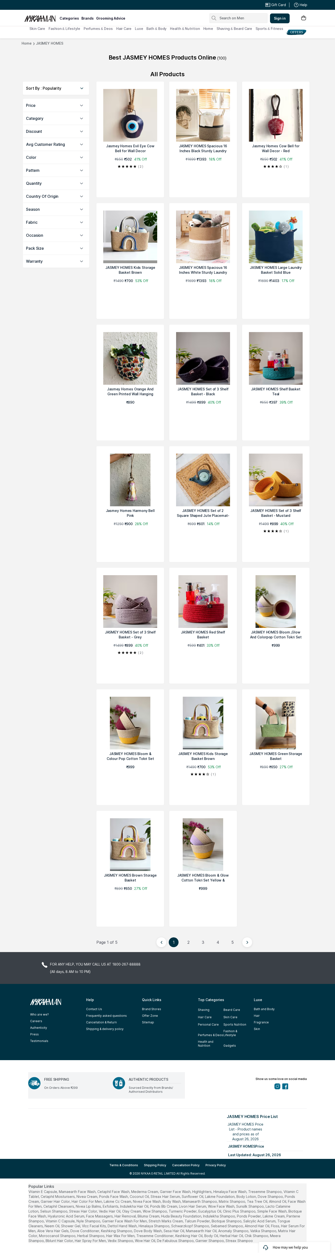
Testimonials (39, 1041)
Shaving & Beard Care (234, 28)
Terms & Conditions (123, 1165)
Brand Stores (151, 1009)
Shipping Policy (155, 1165)
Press (34, 1034)
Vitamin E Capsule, (43, 1192)
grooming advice (110, 18)
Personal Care (208, 1024)
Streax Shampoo (239, 1241)
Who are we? (39, 1014)
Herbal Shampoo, (91, 1236)
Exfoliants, (111, 1206)
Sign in (280, 18)
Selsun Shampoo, (54, 1211)
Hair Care (123, 28)
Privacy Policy (216, 1165)
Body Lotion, (246, 1196)
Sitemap (148, 1022)
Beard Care (231, 1010)
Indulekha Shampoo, (219, 1216)
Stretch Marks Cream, (166, 1221)
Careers (36, 1021)
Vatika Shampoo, (263, 1231)
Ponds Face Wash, (114, 1196)
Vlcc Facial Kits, (94, 1226)
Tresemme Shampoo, (265, 1192)
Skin (257, 1029)
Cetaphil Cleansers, (59, 1206)
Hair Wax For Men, (120, 1236)
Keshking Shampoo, (117, 1231)
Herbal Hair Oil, (232, 1236)
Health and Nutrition (205, 1043)
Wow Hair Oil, (145, 1241)
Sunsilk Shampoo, (250, 1206)
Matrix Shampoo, (232, 1201)
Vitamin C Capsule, (61, 1221)
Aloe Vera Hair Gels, (53, 1231)
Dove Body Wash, (148, 1231)
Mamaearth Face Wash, (77, 1192)
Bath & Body (156, 28)
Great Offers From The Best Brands (60, 4)
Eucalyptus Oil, (210, 1211)
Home (208, 28)
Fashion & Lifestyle (64, 28)
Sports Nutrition (234, 1024)
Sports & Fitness (269, 28)
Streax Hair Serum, (166, 1196)
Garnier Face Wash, (175, 1192)
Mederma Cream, (145, 1192)
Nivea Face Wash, (147, 1201)
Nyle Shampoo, (89, 1221)
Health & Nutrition (185, 28)
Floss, (275, 1226)
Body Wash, (172, 1201)
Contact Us (94, 1009)
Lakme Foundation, (220, 1196)
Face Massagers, (100, 1216)
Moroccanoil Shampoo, (57, 1236)
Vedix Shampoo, (121, 1241)
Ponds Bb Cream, (164, 1206)
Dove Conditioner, (85, 1231)
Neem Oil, (52, 1226)
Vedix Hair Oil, (110, 1211)
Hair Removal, (126, 1216)
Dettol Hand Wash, (123, 1226)
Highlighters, (202, 1192)
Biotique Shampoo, (227, 1221)
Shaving (203, 1010)
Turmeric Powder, (183, 1211)
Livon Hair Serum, (193, 1206)
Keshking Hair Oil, (189, 1236)
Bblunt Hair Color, (60, 1241)
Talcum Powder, (198, 1221)
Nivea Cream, (87, 1196)
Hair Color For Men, (87, 1201)
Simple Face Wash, (272, 1211)
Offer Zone (150, 1015)
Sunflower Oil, (193, 1196)
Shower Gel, (71, 1226)
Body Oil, (211, 1236)
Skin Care (37, 28)
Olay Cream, (132, 1211)
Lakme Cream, (274, 1216)
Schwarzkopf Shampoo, (190, 1226)
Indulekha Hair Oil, (134, 1206)
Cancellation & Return (101, 1022)
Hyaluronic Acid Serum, (66, 1216)
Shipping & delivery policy (105, 1029)
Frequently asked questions (106, 1015)
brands (87, 18)
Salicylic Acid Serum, (259, 1221)
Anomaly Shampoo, (233, 1231)
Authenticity (38, 1028)
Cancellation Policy (186, 1165)
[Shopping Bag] (304, 18)
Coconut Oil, (140, 1196)
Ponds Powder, (249, 1216)
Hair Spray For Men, (91, 1241)
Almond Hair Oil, (257, 1226)
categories (69, 18)
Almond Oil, (278, 1201)
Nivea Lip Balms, (89, 1206)
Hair (257, 1015)
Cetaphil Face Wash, (113, 1192)
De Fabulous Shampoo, (175, 1241)
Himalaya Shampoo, (154, 1226)
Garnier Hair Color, (56, 1201)
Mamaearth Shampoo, (200, 1201)
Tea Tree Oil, (257, 1201)
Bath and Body (264, 1009)
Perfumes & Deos (98, 28)
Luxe (139, 28)
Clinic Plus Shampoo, (239, 1211)
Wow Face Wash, (221, 1206)
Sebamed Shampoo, (227, 1226)
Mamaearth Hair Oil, (201, 1231)
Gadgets (229, 1045)
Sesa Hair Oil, (174, 1231)
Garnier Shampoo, (210, 1241)
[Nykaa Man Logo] (41, 17)
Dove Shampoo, (271, 1196)
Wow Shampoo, (155, 1211)
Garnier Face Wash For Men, (125, 1221)
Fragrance (261, 1022)
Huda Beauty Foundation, (181, 1216)
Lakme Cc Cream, (118, 1201)
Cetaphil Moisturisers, (58, 1196)
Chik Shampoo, (257, 1236)
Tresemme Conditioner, (155, 1236)
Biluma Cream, (149, 1216)
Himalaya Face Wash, (230, 1192)
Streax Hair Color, (83, 1211)
